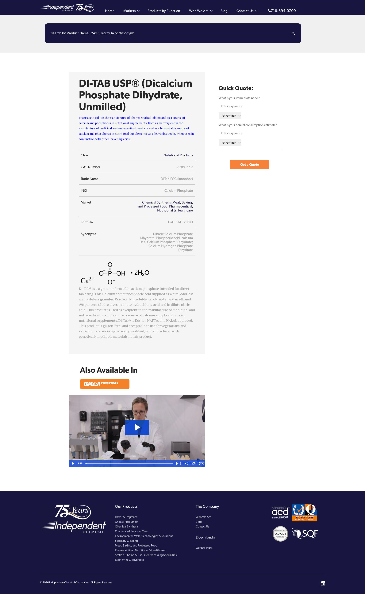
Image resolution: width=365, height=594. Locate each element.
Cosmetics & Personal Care (131, 531)
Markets (129, 11)
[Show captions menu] (178, 463)
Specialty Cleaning (126, 541)
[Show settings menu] (194, 463)
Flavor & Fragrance (126, 517)
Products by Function (164, 11)
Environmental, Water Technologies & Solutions (144, 536)
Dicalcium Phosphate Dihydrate (101, 384)
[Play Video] (72, 463)
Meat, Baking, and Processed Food (165, 204)
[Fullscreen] (201, 463)
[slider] (129, 463)
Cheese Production (126, 522)
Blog (224, 11)
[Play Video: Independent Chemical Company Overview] (137, 427)
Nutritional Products (178, 155)
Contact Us (244, 11)
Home (109, 11)
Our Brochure (204, 548)
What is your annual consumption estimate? (248, 125)
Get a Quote (249, 164)
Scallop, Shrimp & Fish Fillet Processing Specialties (146, 555)
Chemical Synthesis (156, 202)
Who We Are (199, 11)
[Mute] (186, 463)
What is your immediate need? (239, 98)
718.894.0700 (283, 11)
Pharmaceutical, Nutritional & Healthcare (175, 208)
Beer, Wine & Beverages (129, 560)
